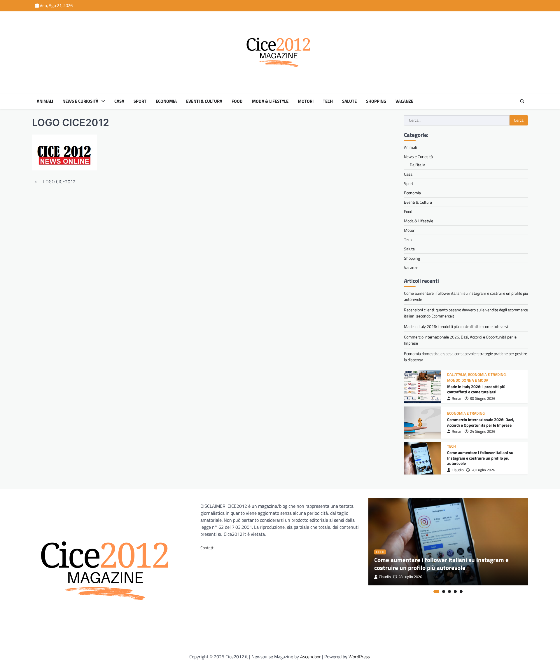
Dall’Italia (417, 165)
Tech (328, 101)
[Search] (522, 101)
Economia (166, 101)
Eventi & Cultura (204, 101)
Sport (140, 101)
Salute (349, 101)
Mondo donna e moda (467, 380)
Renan (457, 398)
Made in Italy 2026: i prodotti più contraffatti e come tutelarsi (456, 326)
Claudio (458, 470)
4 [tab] (455, 591)
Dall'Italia (456, 374)
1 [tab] (436, 591)
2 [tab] (443, 591)
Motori (306, 101)
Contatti (207, 548)
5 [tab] (461, 591)
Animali (45, 101)
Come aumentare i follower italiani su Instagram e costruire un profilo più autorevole (480, 458)
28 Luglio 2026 (483, 470)
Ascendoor (310, 656)
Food (237, 101)
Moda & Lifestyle (270, 101)
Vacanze (404, 101)
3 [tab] (449, 591)
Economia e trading (487, 374)
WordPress (359, 656)
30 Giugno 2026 (482, 398)
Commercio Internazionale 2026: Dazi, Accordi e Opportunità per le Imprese (480, 422)
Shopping (376, 101)
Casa (119, 101)
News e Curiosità (80, 101)
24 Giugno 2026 (482, 431)
